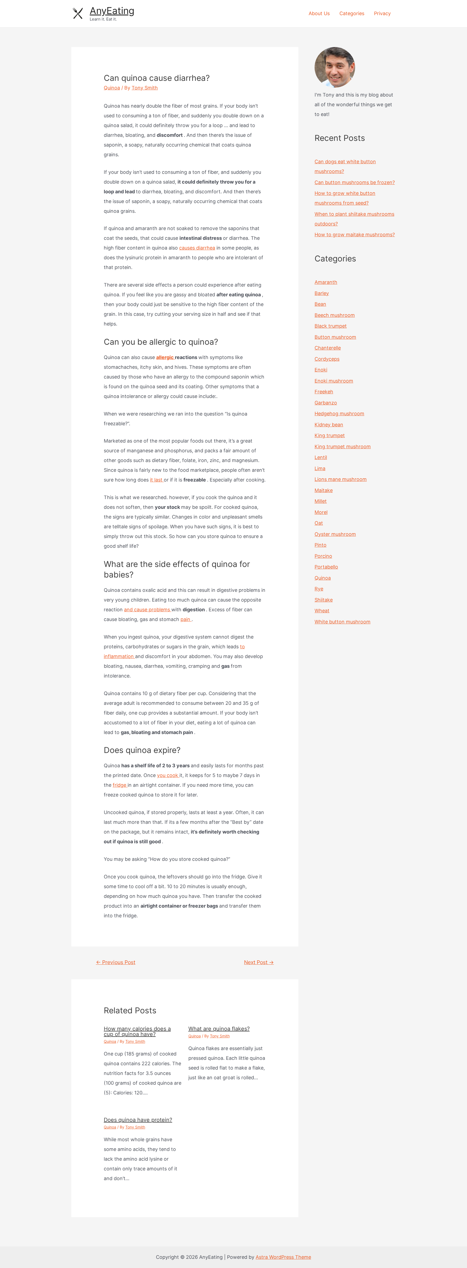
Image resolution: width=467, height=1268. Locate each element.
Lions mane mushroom (341, 479)
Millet (321, 501)
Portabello (326, 567)
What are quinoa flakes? (219, 1028)
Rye (319, 589)
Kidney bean (329, 424)
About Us (319, 13)
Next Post (259, 962)
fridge (120, 785)
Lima (320, 468)
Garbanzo (326, 403)
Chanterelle (328, 348)
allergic (165, 357)
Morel (321, 512)
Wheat (322, 610)
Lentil (321, 457)
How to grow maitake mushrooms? (355, 234)
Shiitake (324, 600)
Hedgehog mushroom (339, 413)
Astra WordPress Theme (283, 1257)
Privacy (382, 13)
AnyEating (112, 10)
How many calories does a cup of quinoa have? (137, 1031)
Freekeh (324, 391)
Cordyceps (327, 359)
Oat (319, 523)
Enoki (321, 370)
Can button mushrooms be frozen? (355, 182)
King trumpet (330, 435)
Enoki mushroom (334, 381)
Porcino (323, 556)
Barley (322, 293)
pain (186, 619)
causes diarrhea (197, 248)
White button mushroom (343, 622)
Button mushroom (335, 337)
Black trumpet (331, 326)
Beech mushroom (335, 315)
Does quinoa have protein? (138, 1120)
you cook (168, 775)
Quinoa (112, 88)
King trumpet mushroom (343, 446)
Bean (320, 304)
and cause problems (147, 609)
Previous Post (115, 962)
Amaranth (326, 282)
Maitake (324, 490)
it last (157, 480)
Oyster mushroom (335, 534)
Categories (351, 13)
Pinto (320, 545)
